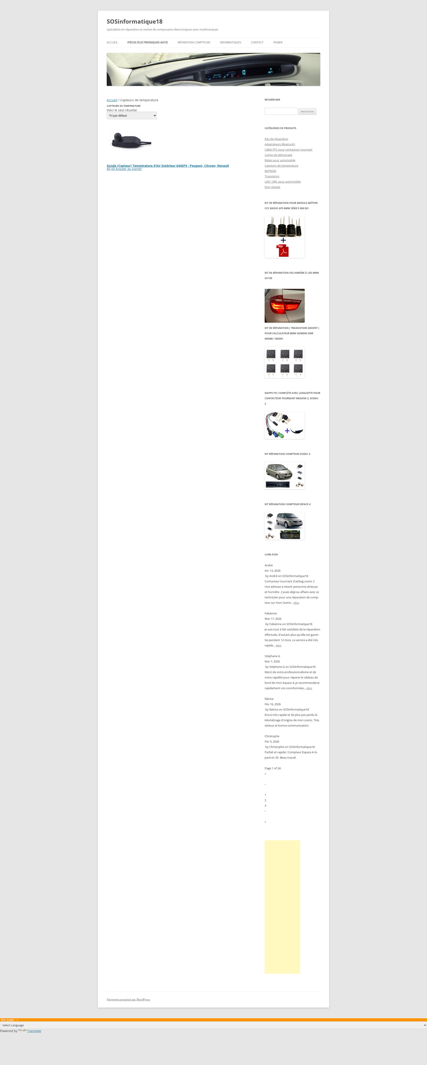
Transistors (272, 176)
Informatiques (230, 42)
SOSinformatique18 (135, 21)
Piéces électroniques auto (147, 42)
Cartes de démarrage (278, 155)
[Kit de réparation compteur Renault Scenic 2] (285, 488)
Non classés (272, 187)
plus (296, 603)
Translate (34, 1031)
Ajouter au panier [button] (129, 169)
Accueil (112, 42)
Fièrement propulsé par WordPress (128, 999)
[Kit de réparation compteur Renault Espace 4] (285, 539)
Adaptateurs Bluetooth (280, 144)
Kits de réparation (276, 139)
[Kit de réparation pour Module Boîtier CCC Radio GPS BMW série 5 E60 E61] (285, 257)
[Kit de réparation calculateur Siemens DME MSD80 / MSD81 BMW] (285, 377)
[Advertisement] (282, 907)
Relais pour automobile (280, 160)
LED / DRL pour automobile (283, 182)
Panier (277, 42)
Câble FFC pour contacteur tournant (288, 150)
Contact (257, 42)
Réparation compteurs (194, 42)
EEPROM (270, 171)
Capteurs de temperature (281, 166)
